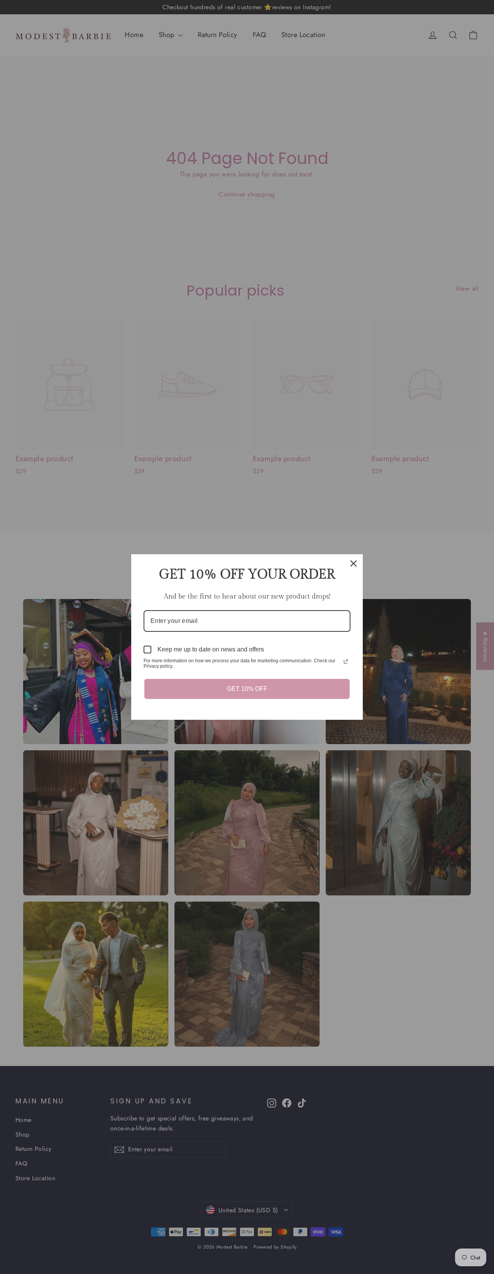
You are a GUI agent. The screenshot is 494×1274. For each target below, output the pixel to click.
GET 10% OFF (247, 688)
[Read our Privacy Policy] (345, 661)
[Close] (353, 563)
